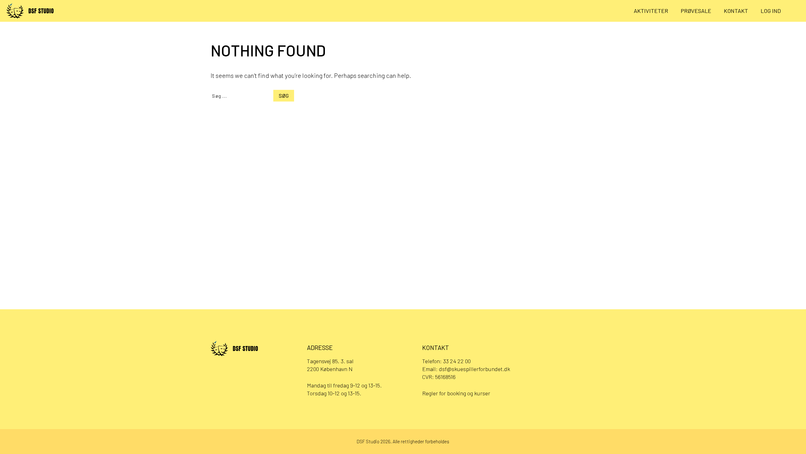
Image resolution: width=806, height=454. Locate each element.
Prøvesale (696, 10)
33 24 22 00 (457, 361)
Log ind (771, 10)
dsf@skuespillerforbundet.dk (474, 368)
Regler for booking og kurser (456, 393)
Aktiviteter (651, 10)
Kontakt (736, 10)
